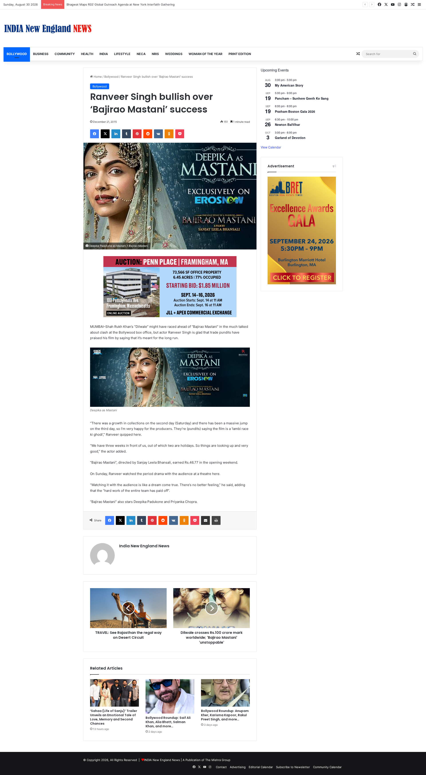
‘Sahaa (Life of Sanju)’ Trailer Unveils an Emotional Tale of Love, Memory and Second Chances (113, 717)
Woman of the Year (205, 54)
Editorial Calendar (261, 767)
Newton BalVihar (287, 124)
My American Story (289, 85)
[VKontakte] (158, 133)
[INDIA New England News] (47, 28)
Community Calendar (327, 767)
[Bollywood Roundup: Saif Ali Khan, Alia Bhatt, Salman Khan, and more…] (170, 696)
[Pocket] (179, 133)
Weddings (173, 54)
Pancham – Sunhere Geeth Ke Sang (302, 98)
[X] (105, 133)
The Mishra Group (217, 760)
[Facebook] (94, 133)
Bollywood (17, 54)
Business (40, 54)
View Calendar (271, 147)
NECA (141, 54)
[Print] (216, 520)
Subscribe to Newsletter (293, 767)
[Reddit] (147, 133)
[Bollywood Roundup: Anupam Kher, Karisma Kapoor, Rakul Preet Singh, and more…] (225, 693)
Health (87, 54)
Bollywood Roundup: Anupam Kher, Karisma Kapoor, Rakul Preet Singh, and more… (225, 715)
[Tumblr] (126, 133)
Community (65, 54)
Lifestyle (122, 54)
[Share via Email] (205, 520)
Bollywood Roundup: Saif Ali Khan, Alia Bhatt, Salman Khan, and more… (168, 722)
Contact (221, 767)
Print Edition (240, 54)
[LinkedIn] (115, 133)
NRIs (155, 54)
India (103, 54)
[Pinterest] (137, 133)
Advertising (238, 767)
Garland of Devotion (290, 137)
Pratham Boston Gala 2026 (295, 111)
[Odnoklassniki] (169, 133)
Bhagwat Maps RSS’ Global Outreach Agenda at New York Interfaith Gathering (121, 4)
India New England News (144, 546)
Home (97, 76)
